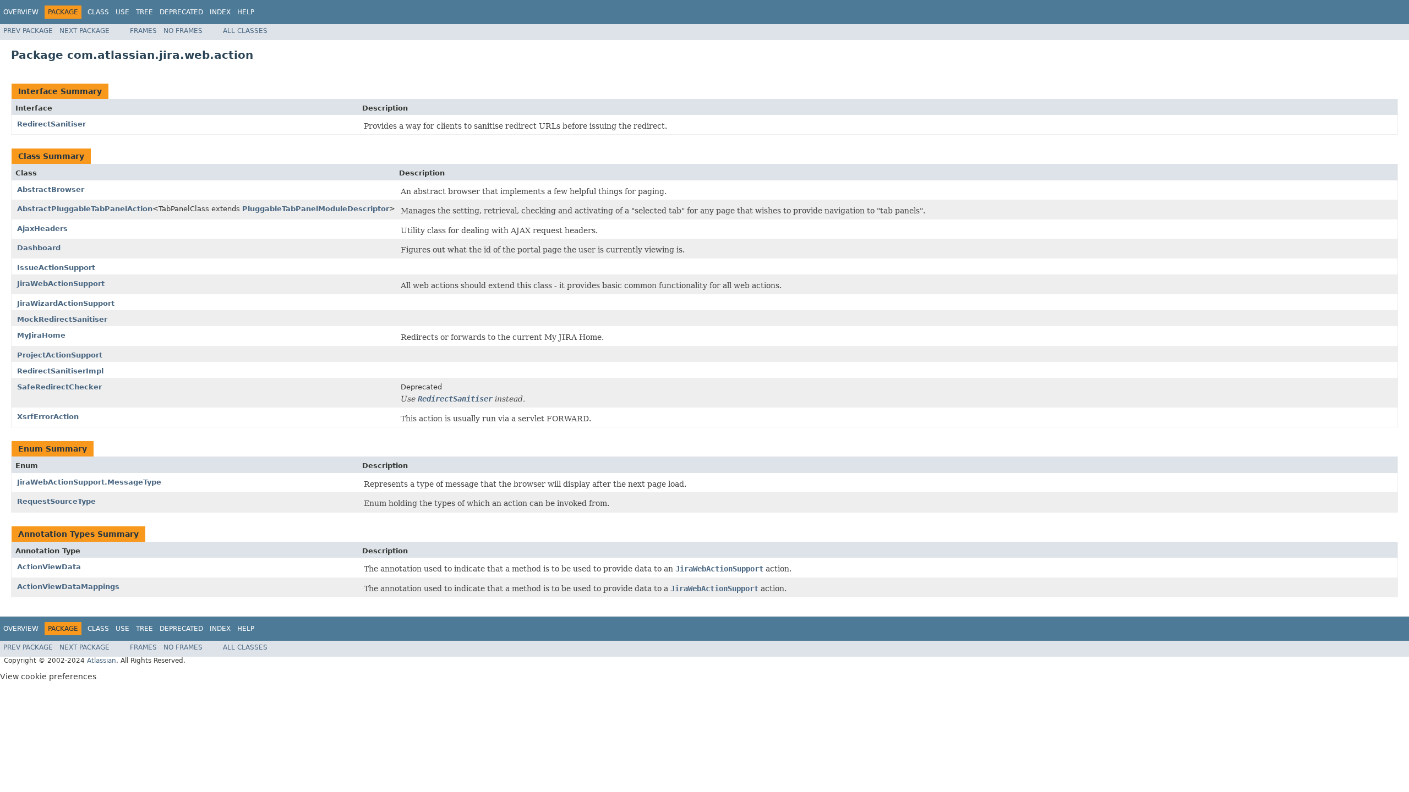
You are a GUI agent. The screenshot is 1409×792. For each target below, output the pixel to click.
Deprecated (181, 12)
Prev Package (28, 31)
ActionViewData (49, 567)
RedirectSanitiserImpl (60, 371)
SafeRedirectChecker (59, 387)
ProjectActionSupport (59, 355)
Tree (144, 12)
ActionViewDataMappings (68, 586)
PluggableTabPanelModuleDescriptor (315, 209)
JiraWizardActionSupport (65, 303)
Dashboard (39, 248)
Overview (21, 12)
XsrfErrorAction (48, 417)
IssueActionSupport (56, 267)
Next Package (84, 31)
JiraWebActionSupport (61, 283)
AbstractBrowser (50, 189)
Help (245, 12)
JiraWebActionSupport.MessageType (89, 482)
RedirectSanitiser (51, 124)
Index (220, 12)
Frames (143, 31)
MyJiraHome (41, 335)
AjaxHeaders (42, 228)
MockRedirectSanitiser (62, 319)
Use (122, 12)
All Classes (245, 31)
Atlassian (101, 660)
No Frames (183, 31)
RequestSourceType (56, 501)
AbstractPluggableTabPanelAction (84, 209)
